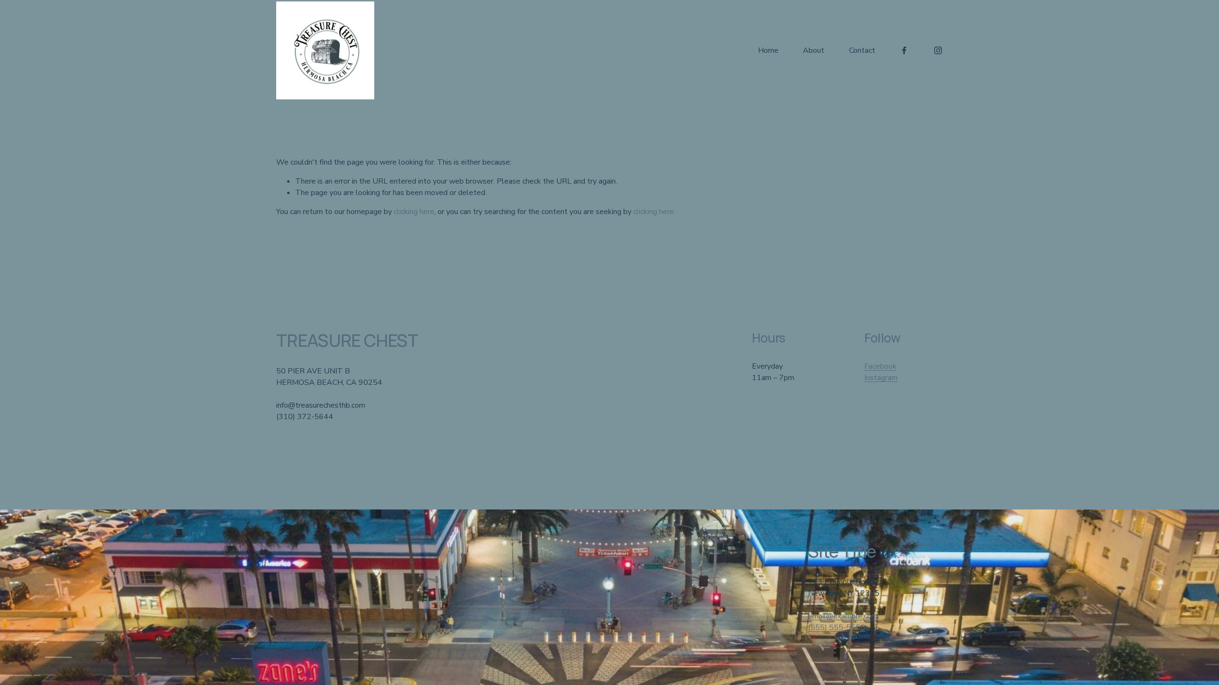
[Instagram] (938, 50)
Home (768, 50)
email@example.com (843, 616)
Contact (862, 50)
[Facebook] (904, 50)
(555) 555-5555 (836, 627)
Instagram (881, 377)
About (813, 50)
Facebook (880, 366)
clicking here (414, 211)
